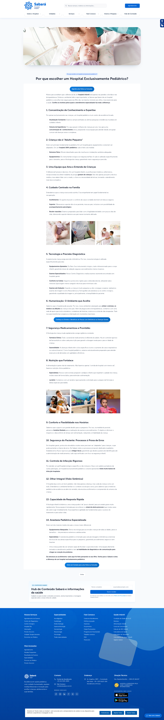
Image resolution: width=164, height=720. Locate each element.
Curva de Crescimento (120, 626)
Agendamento (132, 5)
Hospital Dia (28, 626)
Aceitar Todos (131, 713)
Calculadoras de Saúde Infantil (123, 637)
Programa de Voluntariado (92, 632)
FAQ (85, 637)
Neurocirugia (58, 632)
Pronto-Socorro (29, 632)
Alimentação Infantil (120, 624)
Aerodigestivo (58, 618)
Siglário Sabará (118, 640)
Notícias (116, 621)
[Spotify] (72, 694)
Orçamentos (88, 626)
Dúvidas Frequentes (30, 652)
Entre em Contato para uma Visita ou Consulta (82, 565)
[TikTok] (68, 694)
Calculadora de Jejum (120, 632)
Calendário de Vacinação (121, 634)
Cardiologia (57, 621)
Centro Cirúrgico (29, 624)
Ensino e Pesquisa (110, 14)
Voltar (82, 574)
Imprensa (86, 624)
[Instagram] (60, 694)
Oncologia (57, 634)
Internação (27, 629)
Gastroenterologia (59, 626)
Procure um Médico (30, 660)
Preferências (105, 713)
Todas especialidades (60, 637)
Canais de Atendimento (91, 618)
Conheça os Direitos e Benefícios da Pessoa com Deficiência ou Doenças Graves (82, 319)
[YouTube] (77, 694)
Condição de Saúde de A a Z (122, 618)
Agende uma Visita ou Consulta (82, 89)
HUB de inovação (89, 621)
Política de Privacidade (120, 595)
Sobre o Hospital (32, 14)
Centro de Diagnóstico (31, 621)
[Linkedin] (64, 694)
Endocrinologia (58, 624)
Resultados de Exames (31, 655)
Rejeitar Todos (118, 713)
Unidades (52, 14)
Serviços (71, 14)
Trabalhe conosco (89, 634)
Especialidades (28, 658)
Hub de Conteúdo (130, 14)
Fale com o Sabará (154, 715)
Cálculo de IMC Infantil (121, 629)
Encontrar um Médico (31, 637)
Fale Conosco (91, 14)
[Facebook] (56, 694)
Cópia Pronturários (89, 629)
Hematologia (58, 629)
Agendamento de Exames (32, 618)
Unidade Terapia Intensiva (32, 634)
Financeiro (87, 640)
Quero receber (111, 592)
